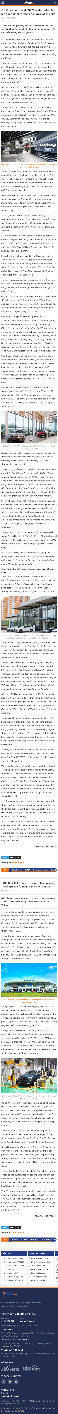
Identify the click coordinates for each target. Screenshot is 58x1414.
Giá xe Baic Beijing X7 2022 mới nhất (15, 1276)
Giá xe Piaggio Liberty (38, 1280)
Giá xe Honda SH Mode (39, 1269)
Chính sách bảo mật (10, 1396)
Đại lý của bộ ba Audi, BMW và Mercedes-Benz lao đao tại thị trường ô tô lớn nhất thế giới (29, 165)
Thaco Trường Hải (30, 1239)
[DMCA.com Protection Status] (11, 857)
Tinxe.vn (11, 1294)
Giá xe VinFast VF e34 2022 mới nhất (15, 1280)
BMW (28, 869)
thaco (15, 1239)
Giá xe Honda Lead (37, 1273)
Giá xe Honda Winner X (39, 1258)
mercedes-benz (41, 869)
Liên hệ (4, 1392)
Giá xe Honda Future (38, 1266)
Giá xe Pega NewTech (38, 1276)
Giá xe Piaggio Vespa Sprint (40, 1262)
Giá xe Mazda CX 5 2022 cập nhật (15, 1269)
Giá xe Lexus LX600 (11, 1273)
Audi (54, 869)
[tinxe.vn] (29, 2)
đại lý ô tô (17, 869)
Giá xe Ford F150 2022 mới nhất (15, 1258)
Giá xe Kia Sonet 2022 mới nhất (15, 1266)
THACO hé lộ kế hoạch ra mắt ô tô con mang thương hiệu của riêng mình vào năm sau (29, 1000)
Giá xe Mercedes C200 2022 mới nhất (15, 1262)
